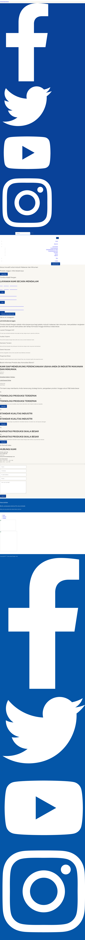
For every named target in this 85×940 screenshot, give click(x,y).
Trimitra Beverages (54, 248)
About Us (56, 243)
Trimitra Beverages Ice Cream (52, 249)
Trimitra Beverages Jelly (53, 251)
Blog (57, 258)
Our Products (55, 246)
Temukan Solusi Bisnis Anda (7, 314)
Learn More (3, 274)
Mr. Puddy (56, 252)
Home (56, 241)
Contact (56, 260)
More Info (3, 406)
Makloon (56, 255)
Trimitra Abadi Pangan (4, 1)
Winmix (56, 254)
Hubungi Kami (55, 263)
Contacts (4, 518)
